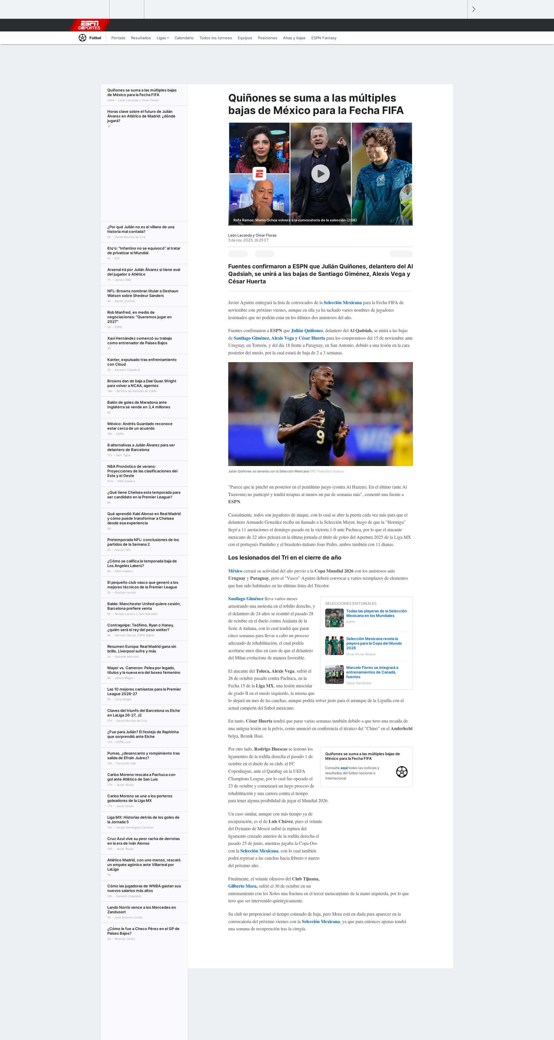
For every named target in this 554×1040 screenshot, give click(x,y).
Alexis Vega (282, 337)
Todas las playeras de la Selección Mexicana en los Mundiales (376, 613)
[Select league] (92, 9)
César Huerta (312, 337)
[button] (460, 25)
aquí (344, 768)
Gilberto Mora (242, 885)
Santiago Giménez (251, 337)
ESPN (89, 25)
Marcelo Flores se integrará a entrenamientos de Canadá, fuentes (372, 672)
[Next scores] (473, 9)
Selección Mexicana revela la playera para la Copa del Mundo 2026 (374, 643)
